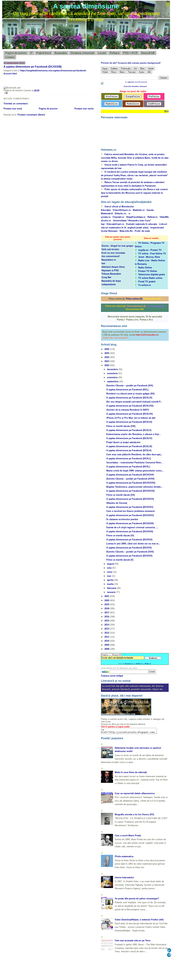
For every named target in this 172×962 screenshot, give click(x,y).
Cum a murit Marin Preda (128, 835)
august (111, 564)
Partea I (121, 319)
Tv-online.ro (144, 285)
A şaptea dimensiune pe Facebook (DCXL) (128, 466)
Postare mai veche (84, 108)
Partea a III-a (146, 319)
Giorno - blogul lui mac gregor (117, 246)
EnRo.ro (139, 664)
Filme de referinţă (115, 306)
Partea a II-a (132, 319)
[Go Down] (169, 955)
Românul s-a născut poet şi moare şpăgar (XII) (130, 393)
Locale (102, 53)
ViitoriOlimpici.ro (122, 210)
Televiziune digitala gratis (151, 274)
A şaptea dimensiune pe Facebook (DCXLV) (128, 430)
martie (110, 584)
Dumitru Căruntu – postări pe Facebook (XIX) (129, 385)
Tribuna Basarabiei (111, 274)
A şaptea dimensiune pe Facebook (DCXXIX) (129, 555)
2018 (107, 608)
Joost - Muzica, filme (149, 257)
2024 (107, 357)
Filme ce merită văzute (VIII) (120, 426)
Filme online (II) (134, 298)
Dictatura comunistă (82, 53)
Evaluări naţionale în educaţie (141, 224)
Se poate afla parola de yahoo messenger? (137, 898)
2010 (107, 641)
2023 (107, 361)
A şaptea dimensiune (86, 6)
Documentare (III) (135, 309)
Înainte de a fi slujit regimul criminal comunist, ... (132, 527)
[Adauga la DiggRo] (9, 81)
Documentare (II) (155, 306)
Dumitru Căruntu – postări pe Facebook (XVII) (130, 551)
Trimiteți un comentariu (16, 103)
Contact (9, 57)
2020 (107, 600)
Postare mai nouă (13, 108)
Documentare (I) (136, 306)
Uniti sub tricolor (110, 249)
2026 (107, 349)
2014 (107, 624)
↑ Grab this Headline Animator (134, 86)
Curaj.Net (106, 277)
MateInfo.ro (139, 210)
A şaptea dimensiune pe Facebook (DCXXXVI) (130, 499)
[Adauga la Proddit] (58, 81)
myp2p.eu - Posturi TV (150, 250)
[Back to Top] (169, 950)
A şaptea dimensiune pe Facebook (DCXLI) (128, 458)
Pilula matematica (124, 856)
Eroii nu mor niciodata (113, 253)
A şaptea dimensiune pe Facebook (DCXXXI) (129, 539)
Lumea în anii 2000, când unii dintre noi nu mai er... (133, 543)
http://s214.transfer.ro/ (147, 335)
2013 (107, 628)
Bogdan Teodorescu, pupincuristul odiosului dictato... (134, 487)
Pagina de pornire (16, 53)
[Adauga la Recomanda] (17, 81)
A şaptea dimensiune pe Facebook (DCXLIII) (129, 446)
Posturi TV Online (147, 271)
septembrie (113, 381)
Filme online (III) (152, 298)
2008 (107, 649)
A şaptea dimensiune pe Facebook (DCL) (127, 389)
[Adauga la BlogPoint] (33, 81)
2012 (107, 633)
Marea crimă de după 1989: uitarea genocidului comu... (135, 470)
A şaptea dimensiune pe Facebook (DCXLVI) (129, 422)
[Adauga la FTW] (41, 81)
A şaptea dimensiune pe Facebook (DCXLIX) (129, 397)
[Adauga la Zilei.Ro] (74, 81)
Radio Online (145, 267)
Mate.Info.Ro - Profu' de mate (135, 231)
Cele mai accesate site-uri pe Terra (132, 940)
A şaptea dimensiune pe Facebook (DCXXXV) (129, 507)
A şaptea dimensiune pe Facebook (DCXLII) (128, 450)
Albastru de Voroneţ (116, 503)
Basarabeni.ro (108, 260)
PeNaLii (114, 53)
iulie (109, 568)
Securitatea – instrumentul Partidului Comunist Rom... (134, 462)
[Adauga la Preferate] (50, 81)
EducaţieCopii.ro (115, 224)
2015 (107, 620)
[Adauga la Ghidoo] (82, 81)
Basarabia (61, 53)
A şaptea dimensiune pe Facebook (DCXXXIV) (130, 515)
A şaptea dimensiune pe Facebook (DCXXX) (129, 547)
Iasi (103, 263)
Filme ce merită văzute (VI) (120, 535)
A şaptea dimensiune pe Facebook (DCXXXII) (129, 531)
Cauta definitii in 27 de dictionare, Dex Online (119, 668)
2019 (107, 604)
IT (31, 53)
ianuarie (111, 592)
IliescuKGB (148, 53)
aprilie (110, 580)
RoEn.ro (148, 664)
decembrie (113, 369)
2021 (107, 596)
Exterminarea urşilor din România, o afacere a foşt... (133, 434)
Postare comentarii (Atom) (31, 114)
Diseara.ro (129, 664)
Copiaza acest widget (112, 675)
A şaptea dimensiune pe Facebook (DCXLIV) (129, 438)
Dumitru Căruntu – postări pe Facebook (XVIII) (130, 478)
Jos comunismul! (110, 256)
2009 (107, 645)
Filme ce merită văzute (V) (119, 560)
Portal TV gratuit (146, 281)
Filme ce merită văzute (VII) (120, 495)
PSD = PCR (130, 53)
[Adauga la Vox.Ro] (66, 81)
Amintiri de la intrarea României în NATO (127, 410)
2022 (107, 365)
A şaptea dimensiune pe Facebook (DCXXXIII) (32, 66)
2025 (107, 353)
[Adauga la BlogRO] (25, 81)
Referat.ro (152, 217)
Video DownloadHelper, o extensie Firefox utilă (139, 919)
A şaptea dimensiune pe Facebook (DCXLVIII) (129, 405)
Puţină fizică (43, 53)
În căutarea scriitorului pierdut (122, 519)
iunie (110, 572)
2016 (107, 616)
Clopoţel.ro (118, 217)
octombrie (112, 377)
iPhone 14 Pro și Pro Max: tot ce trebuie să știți (130, 418)
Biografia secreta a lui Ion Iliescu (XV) (134, 814)
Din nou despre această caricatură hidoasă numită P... (134, 401)
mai (109, 576)
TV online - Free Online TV (152, 253)
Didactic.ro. (121, 213)
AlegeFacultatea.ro (135, 217)
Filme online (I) (116, 298)
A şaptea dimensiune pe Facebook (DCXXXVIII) (130, 483)
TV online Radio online (150, 278)
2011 (107, 637)
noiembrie (112, 373)
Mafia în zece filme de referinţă (131, 772)
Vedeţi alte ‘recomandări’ (115, 338)
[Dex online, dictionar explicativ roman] (105, 671)
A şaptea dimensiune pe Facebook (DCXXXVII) (130, 491)
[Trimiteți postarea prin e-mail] (49, 93)
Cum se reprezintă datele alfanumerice (135, 793)
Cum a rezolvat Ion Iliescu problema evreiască (130, 511)
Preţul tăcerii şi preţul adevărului (123, 442)
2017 (107, 612)
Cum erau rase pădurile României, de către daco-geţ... (134, 454)
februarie (112, 588)
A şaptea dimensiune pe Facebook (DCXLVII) (129, 414)
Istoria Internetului (124, 877)
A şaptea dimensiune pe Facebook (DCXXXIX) (130, 474)
